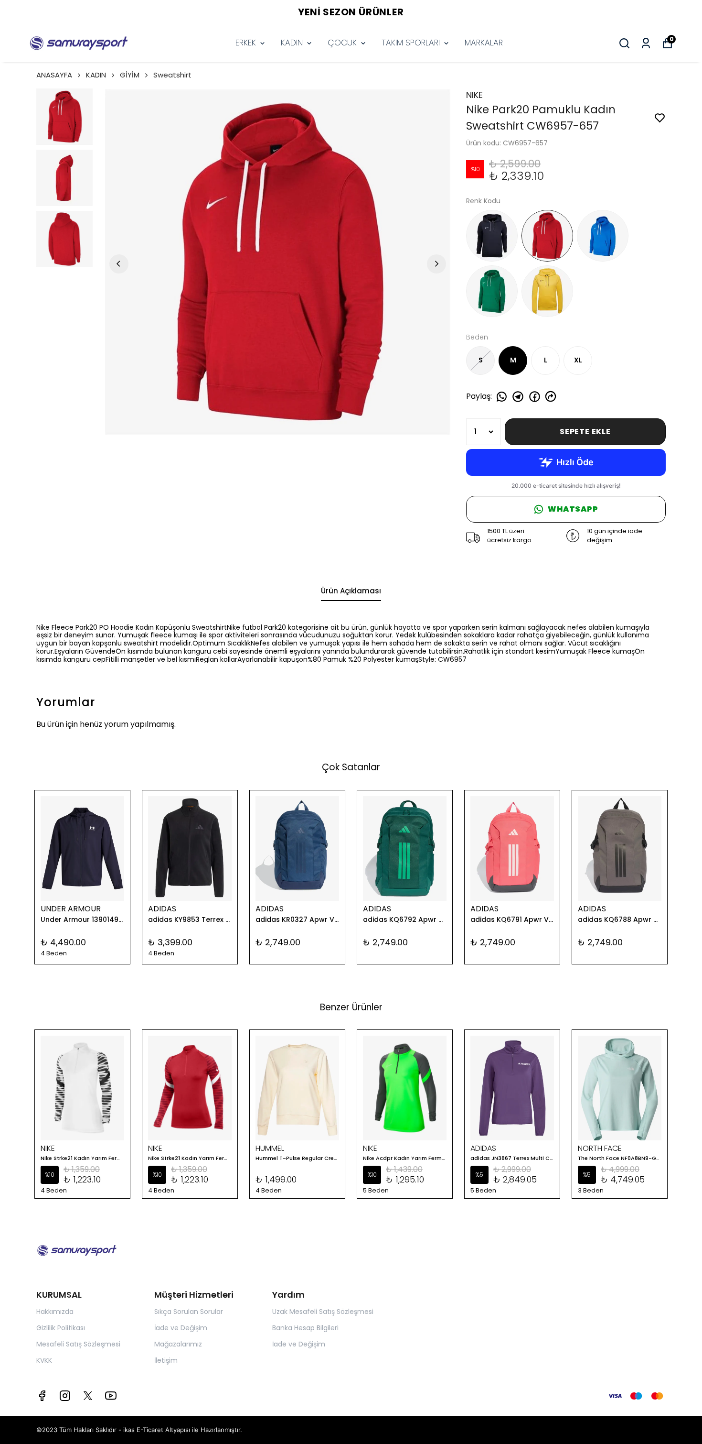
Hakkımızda (55, 1311)
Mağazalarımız (178, 1344)
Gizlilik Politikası (60, 1328)
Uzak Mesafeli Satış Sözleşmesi (322, 1311)
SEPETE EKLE (585, 431)
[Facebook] (42, 1395)
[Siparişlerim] (646, 43)
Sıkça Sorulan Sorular (188, 1311)
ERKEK (245, 42)
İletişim (166, 1360)
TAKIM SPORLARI (411, 42)
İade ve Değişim (180, 1328)
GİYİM (129, 75)
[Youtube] (111, 1395)
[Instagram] (65, 1395)
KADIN (292, 42)
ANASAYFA (54, 75)
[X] (88, 1395)
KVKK (44, 1360)
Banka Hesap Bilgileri (305, 1328)
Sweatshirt (172, 75)
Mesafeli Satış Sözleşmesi (78, 1344)
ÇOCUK (342, 42)
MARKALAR (484, 42)
